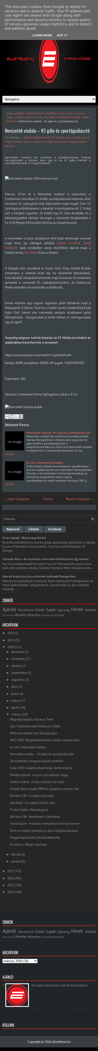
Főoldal (48, 499)
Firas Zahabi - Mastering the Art (24, 538)
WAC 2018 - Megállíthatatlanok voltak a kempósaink (44, 740)
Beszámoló (26, 610)
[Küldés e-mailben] (7, 416)
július (14, 687)
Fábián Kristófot (68, 243)
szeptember (19, 673)
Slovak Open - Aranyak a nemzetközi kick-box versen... (46, 824)
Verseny (20, 614)
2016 (10, 878)
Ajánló (20, 113)
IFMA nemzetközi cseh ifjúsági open (33, 733)
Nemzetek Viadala (68, 117)
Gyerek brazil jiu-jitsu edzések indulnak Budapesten (38, 576)
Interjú (90, 609)
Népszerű (13, 529)
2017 (10, 871)
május (15, 701)
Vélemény (33, 615)
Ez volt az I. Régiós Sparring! (28, 844)
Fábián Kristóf (35, 113)
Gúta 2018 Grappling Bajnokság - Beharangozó (41, 768)
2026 (10, 633)
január (15, 861)
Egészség (63, 610)
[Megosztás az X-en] (16, 416)
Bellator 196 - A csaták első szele (32, 796)
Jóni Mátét (31, 253)
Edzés (39, 609)
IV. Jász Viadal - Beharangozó (29, 810)
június (15, 694)
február (16, 854)
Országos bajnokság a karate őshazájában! (59, 985)
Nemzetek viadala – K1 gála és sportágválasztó (47, 130)
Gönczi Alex (66, 113)
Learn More (42, 35)
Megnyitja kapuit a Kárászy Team (32, 719)
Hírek (38, 117)
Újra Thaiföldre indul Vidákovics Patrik (35, 726)
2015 (10, 885)
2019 (10, 640)
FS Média (51, 113)
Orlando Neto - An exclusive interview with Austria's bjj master (45, 559)
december (17, 652)
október (16, 666)
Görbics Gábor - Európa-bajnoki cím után (37, 782)
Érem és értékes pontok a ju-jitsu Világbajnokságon (44, 831)
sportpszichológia (52, 615)
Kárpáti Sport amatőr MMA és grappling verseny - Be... (45, 789)
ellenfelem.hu (61, 1042)
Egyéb (51, 609)
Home (10, 113)
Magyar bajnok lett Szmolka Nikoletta (35, 838)
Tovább (9, 454)
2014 (10, 892)
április (15, 708)
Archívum (54, 529)
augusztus (18, 680)
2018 (10, 647)
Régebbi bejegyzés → (80, 499)
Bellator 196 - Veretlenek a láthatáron (35, 817)
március (16, 714)
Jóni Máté (49, 117)
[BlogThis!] (11, 416)
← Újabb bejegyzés (16, 499)
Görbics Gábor (24, 117)
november (18, 659)
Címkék (34, 529)
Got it (62, 35)
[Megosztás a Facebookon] (20, 416)
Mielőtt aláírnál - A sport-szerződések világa (39, 775)
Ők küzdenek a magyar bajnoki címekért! (37, 761)
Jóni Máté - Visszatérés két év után (32, 803)
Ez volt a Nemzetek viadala (44, 462)
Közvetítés (8, 615)
